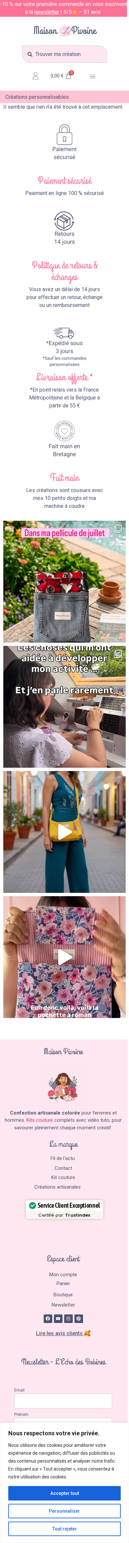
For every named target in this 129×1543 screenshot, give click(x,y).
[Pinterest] (78, 1318)
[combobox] (64, 54)
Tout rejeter (64, 1528)
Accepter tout (64, 1493)
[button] (92, 77)
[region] (64, 1482)
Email (19, 1390)
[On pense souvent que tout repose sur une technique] (64, 707)
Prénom (21, 1415)
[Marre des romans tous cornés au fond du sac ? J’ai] (64, 957)
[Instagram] (68, 1318)
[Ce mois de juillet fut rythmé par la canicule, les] (64, 582)
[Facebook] (48, 1318)
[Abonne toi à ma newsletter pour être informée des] (64, 832)
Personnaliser (64, 1511)
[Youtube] (58, 1318)
